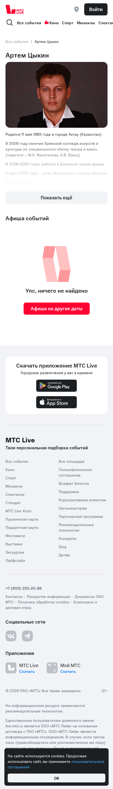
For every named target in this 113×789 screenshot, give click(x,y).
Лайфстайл (15, 560)
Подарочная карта (21, 527)
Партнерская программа (81, 516)
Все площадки (71, 461)
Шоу (62, 546)
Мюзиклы (86, 22)
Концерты (68, 538)
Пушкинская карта (21, 519)
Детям (64, 554)
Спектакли (14, 494)
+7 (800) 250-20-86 (23, 588)
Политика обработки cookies (43, 602)
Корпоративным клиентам (82, 499)
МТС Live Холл (18, 510)
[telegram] (27, 635)
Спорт (68, 22)
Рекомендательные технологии (76, 527)
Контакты (13, 596)
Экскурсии (14, 552)
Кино (54, 22)
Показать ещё (56, 197)
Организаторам (73, 508)
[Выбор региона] (76, 9)
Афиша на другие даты (57, 308)
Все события (29, 22)
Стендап (13, 502)
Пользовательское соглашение (75, 472)
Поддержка (69, 491)
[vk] (10, 635)
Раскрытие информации (48, 596)
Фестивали (15, 535)
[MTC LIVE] (14, 9)
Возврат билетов (74, 483)
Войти (96, 9)
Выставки (13, 543)
